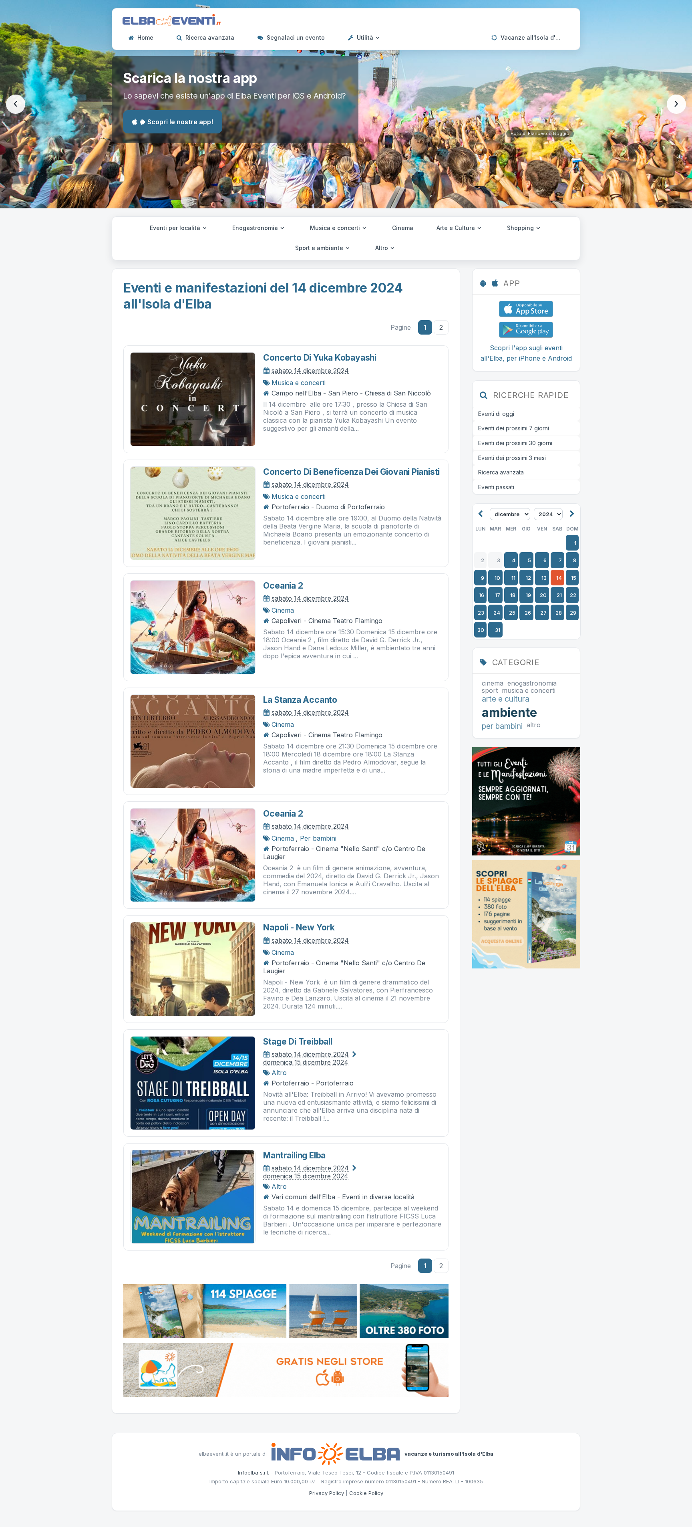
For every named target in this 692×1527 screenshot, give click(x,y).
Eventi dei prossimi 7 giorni (513, 428)
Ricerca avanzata (209, 37)
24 (496, 612)
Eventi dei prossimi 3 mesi (512, 457)
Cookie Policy (366, 1493)
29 (573, 612)
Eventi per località (176, 227)
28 (558, 612)
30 (480, 630)
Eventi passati (496, 487)
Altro (382, 247)
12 (528, 578)
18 (512, 595)
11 (513, 578)
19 (528, 595)
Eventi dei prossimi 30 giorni (515, 443)
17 (497, 595)
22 (573, 595)
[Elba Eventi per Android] (526, 329)
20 (543, 595)
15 (573, 578)
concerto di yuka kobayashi (319, 358)
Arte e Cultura (457, 227)
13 (544, 578)
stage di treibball (297, 1042)
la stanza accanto (300, 700)
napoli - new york (298, 927)
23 (481, 612)
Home (144, 37)
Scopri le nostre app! (180, 122)
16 (481, 595)
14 (559, 578)
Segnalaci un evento (295, 37)
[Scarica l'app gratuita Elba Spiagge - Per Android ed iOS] (286, 1370)
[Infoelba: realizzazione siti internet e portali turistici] (335, 1453)
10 (497, 578)
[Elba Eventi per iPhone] (526, 308)
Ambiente (509, 712)
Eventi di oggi (496, 413)
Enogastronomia (256, 227)
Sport (490, 690)
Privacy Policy (326, 1493)
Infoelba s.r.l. (253, 1472)
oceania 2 (283, 586)
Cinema (402, 227)
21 (559, 595)
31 (497, 630)
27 (543, 612)
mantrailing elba (294, 1155)
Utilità (365, 37)
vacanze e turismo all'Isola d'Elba (448, 1453)
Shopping (521, 227)
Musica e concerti (336, 227)
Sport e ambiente (320, 247)
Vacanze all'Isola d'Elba (533, 37)
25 (512, 612)
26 (528, 612)
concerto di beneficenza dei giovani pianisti (351, 472)
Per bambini (318, 838)
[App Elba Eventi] (526, 801)
